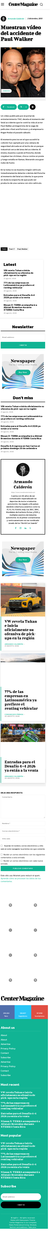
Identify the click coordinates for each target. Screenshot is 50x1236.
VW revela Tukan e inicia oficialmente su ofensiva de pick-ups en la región (18, 273)
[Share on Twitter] (21, 1232)
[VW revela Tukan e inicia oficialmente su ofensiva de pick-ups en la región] (23, 599)
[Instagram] (20, 527)
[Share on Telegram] (37, 1232)
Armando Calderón (16, 19)
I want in (23, 345)
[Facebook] (16, 527)
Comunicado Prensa (14, 714)
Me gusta (6, 1006)
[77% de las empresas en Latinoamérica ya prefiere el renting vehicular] (23, 670)
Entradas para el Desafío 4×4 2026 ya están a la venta (19, 296)
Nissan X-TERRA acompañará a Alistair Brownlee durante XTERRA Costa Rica (20, 307)
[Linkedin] (25, 527)
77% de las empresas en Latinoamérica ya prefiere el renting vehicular (19, 285)
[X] (30, 527)
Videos (6, 91)
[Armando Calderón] (4, 19)
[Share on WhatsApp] (12, 1232)
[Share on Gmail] (46, 1232)
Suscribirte (39, 1006)
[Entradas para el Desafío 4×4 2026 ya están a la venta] (23, 740)
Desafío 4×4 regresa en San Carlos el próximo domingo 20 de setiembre (20, 447)
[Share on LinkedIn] (29, 1232)
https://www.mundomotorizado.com (23, 492)
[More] (33, 107)
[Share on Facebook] (4, 1232)
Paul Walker (22, 249)
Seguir (23, 1006)
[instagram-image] (35, 905)
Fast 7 (12, 249)
